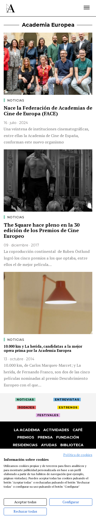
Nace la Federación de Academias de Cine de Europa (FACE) (48, 110)
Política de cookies (77, 455)
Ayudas (49, 445)
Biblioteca (71, 445)
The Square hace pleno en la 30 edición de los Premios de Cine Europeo (42, 230)
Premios (25, 437)
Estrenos (68, 407)
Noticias (15, 100)
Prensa (45, 437)
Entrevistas (67, 399)
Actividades (56, 430)
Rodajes (26, 407)
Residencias (25, 445)
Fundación (67, 437)
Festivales (48, 415)
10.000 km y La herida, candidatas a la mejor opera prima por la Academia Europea (43, 348)
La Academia (27, 430)
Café (77, 430)
